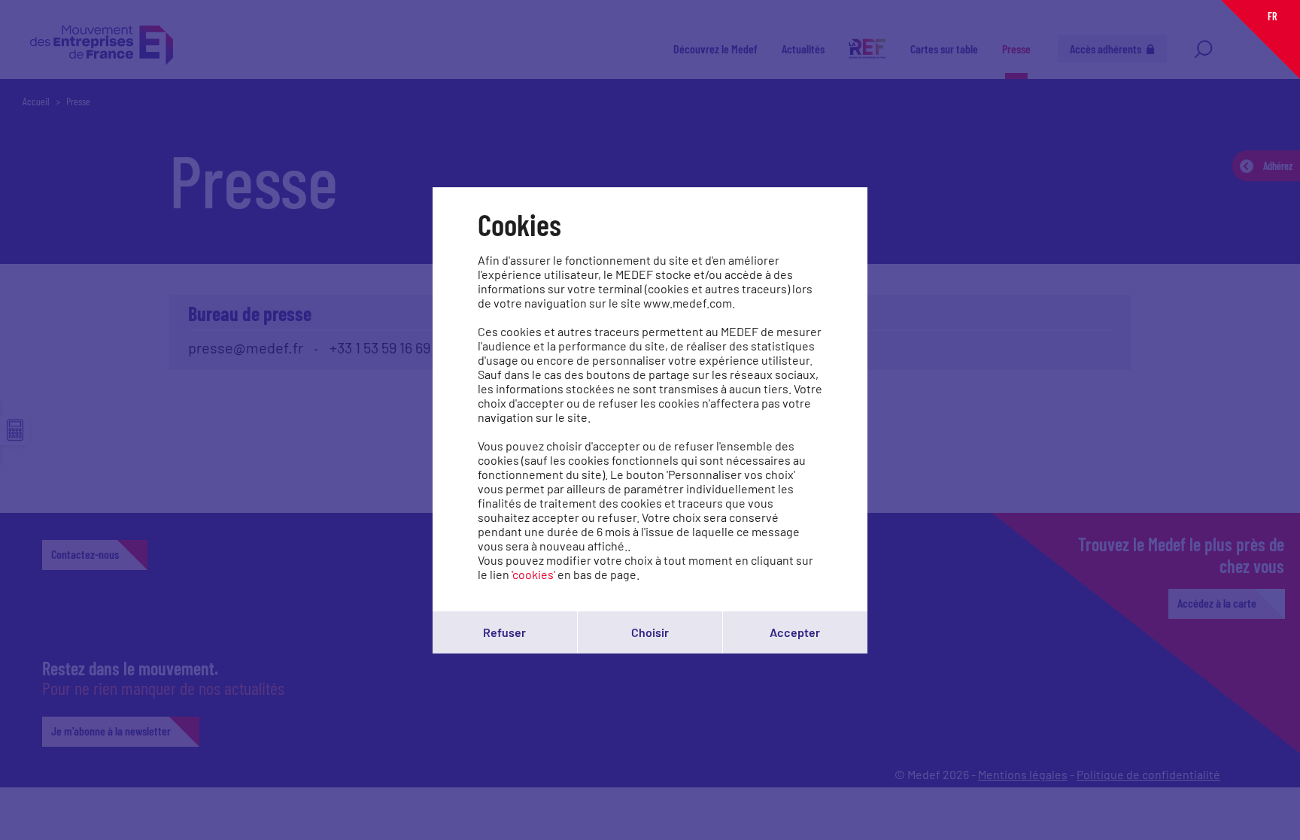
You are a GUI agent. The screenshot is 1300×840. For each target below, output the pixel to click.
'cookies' (533, 574)
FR (1272, 16)
